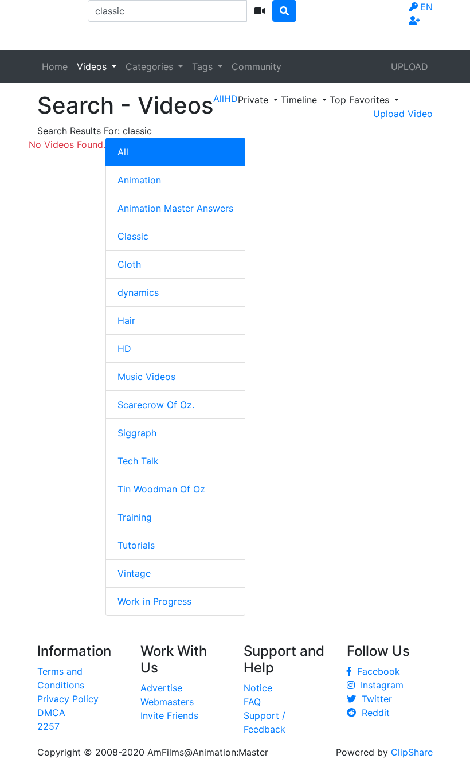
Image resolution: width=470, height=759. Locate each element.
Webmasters (167, 701)
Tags (204, 66)
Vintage (134, 573)
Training (134, 517)
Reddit (373, 712)
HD (124, 348)
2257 (48, 726)
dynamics (138, 292)
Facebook (375, 671)
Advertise (161, 688)
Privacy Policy (68, 699)
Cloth (129, 264)
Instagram (379, 685)
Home (55, 66)
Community (256, 66)
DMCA (51, 712)
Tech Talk (138, 461)
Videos (93, 66)
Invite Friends (169, 715)
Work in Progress (154, 601)
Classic (132, 236)
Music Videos (146, 376)
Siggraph (136, 433)
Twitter (374, 699)
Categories (151, 66)
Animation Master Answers (175, 208)
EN (426, 7)
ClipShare (412, 752)
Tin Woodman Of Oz (161, 489)
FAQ (252, 701)
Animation (139, 180)
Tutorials (136, 545)
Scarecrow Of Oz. (155, 404)
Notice (258, 688)
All (122, 152)
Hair (126, 320)
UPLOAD (409, 66)
